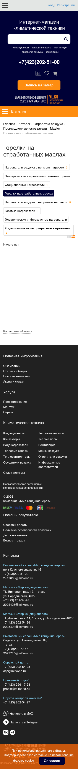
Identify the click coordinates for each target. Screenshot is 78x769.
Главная (9, 123)
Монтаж (8, 406)
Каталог (24, 123)
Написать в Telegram (24, 722)
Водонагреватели (15, 444)
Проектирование (15, 401)
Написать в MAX (21, 713)
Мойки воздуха (48, 450)
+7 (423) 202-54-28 (16, 666)
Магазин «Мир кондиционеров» (25, 587)
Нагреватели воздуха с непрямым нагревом (38, 202)
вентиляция (60, 47)
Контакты (11, 555)
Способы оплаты (15, 524)
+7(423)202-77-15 (15, 649)
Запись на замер (39, 85)
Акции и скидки (13, 381)
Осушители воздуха (17, 462)
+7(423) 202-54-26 (16, 600)
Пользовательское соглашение (22, 484)
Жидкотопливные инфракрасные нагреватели (37, 230)
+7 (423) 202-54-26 (16, 622)
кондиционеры (21, 47)
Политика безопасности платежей (27, 530)
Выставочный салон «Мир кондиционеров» (34, 565)
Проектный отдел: (16, 680)
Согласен (52, 760)
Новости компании (16, 376)
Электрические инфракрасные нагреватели (36, 219)
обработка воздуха (32, 51)
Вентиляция (46, 444)
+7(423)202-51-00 (39, 61)
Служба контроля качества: (22, 698)
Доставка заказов (15, 535)
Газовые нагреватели (21, 210)
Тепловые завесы (15, 450)
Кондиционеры (13, 433)
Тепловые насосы (51, 433)
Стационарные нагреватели (26, 184)
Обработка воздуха (48, 123)
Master (55, 128)
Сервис (8, 412)
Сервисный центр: (16, 662)
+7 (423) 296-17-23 (16, 684)
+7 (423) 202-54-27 (16, 702)
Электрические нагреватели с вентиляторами (37, 176)
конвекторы (52, 51)
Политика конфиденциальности (23, 487)
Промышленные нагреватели (25, 128)
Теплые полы (47, 439)
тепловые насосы (41, 47)
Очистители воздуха (52, 456)
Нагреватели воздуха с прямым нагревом (36, 167)
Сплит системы (14, 472)
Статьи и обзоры (15, 371)
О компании (11, 365)
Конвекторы (11, 439)
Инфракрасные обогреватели (49, 464)
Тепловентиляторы (16, 456)
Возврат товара (14, 540)
